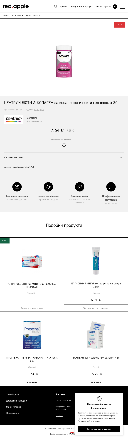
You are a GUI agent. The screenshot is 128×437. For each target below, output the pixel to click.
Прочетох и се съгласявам (99, 429)
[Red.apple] (16, 6)
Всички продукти (30, 15)
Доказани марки (79, 199)
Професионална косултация (111, 199)
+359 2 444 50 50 (64, 400)
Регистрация (85, 6)
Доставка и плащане (16, 400)
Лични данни (12, 413)
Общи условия (13, 407)
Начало (6, 15)
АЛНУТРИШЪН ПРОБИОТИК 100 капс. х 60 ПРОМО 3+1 (32, 285)
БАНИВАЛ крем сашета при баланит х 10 (96, 357)
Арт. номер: (9, 109)
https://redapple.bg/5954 (23, 167)
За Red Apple (12, 394)
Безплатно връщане (48, 198)
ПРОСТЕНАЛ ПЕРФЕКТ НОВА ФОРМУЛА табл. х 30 (32, 359)
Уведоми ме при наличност (61, 139)
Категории (16, 15)
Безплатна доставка (17, 198)
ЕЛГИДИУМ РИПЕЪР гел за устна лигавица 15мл (96, 285)
